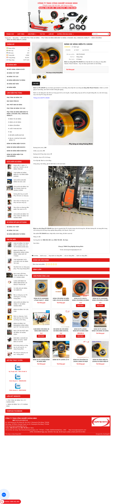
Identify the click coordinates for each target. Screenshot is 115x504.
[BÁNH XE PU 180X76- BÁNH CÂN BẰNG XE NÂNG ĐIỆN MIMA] (80, 288)
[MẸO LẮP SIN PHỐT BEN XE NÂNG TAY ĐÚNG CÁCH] (9, 334)
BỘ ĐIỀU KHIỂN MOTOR (17, 135)
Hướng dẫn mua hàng (65, 34)
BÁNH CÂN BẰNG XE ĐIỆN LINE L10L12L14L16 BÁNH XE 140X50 (61, 300)
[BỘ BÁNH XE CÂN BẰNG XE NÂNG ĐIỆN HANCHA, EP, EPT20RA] (61, 318)
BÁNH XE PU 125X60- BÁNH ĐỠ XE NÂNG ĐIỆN (80, 330)
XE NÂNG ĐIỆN (11, 87)
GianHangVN (106, 434)
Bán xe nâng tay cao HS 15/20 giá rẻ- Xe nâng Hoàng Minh (20, 296)
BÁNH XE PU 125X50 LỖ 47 (61, 359)
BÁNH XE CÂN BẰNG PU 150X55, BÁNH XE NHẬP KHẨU (80, 361)
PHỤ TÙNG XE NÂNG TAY (14, 97)
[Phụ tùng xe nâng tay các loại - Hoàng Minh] (9, 356)
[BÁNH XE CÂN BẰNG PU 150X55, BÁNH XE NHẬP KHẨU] (80, 349)
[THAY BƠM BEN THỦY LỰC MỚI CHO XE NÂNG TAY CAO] (9, 263)
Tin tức (42, 34)
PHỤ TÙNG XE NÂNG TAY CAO (16, 108)
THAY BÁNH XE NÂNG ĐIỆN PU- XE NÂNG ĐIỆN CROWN (21, 174)
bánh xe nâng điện (82, 255)
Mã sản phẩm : (71, 54)
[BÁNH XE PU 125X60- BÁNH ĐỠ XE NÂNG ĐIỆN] (80, 318)
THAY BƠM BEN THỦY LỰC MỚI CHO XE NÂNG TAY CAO (21, 261)
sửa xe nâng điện (69, 255)
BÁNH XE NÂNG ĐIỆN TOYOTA (16, 143)
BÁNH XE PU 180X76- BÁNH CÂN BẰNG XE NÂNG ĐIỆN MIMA (80, 300)
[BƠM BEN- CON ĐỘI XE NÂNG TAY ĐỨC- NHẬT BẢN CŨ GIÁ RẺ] (9, 341)
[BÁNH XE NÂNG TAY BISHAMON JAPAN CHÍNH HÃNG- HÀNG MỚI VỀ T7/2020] (9, 254)
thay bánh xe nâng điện (55, 255)
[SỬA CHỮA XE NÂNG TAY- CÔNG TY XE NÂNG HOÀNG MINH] (9, 305)
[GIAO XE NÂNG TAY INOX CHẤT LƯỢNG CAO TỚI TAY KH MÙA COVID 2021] (9, 246)
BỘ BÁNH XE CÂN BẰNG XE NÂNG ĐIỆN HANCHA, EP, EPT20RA (60, 330)
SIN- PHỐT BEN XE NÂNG (14, 104)
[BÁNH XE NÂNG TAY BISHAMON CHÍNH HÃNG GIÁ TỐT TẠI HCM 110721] (9, 327)
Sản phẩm (31, 34)
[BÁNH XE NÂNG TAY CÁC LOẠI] (9, 313)
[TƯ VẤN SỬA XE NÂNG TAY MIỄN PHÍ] (9, 291)
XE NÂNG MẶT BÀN (13, 83)
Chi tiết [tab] (36, 83)
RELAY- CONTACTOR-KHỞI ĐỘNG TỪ (17, 139)
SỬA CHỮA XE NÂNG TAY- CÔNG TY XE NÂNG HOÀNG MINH (21, 303)
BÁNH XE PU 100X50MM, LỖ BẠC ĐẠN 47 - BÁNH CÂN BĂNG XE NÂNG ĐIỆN (41, 300)
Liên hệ (51, 34)
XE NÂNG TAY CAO (12, 76)
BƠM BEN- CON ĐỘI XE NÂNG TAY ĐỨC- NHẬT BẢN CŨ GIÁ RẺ (21, 339)
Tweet (77, 50)
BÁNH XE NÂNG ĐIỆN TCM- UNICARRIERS (15, 155)
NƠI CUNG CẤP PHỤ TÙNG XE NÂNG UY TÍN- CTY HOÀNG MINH (21, 275)
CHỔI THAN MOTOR (16, 128)
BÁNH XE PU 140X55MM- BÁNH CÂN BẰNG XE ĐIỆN (100, 299)
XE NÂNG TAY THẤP (13, 73)
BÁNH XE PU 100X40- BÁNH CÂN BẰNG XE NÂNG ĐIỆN (100, 330)
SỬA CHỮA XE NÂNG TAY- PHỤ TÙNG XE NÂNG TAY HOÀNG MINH (21, 215)
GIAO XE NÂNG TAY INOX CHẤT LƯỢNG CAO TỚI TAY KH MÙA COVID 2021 (21, 244)
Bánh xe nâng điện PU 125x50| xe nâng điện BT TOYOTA (100, 361)
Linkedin (86, 50)
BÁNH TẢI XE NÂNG (15, 119)
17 (75, 47)
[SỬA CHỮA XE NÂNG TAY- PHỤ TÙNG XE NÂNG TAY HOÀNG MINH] (9, 217)
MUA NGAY (80, 305)
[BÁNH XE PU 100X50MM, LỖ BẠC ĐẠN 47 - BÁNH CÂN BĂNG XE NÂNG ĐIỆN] (41, 288)
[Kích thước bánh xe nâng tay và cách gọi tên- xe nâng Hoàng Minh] (9, 349)
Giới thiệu (20, 34)
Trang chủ (10, 34)
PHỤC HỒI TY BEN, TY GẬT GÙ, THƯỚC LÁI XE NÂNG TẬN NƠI (21, 167)
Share (68, 50)
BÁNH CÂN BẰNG (15, 125)
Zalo (4, 494)
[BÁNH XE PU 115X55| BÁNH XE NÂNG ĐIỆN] (41, 349)
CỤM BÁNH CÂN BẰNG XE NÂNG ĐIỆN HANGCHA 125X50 (41, 330)
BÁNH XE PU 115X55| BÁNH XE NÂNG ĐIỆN (41, 360)
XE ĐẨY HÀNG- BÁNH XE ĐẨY (16, 69)
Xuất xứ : (72, 56)
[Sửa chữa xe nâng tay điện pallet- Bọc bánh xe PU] (9, 210)
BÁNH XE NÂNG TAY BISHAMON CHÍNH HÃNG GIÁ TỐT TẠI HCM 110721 (21, 325)
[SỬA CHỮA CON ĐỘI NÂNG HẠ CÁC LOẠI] (9, 183)
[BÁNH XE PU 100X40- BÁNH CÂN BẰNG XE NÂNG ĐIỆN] (100, 318)
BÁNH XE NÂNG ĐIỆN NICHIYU (16, 147)
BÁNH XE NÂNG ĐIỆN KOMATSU (16, 150)
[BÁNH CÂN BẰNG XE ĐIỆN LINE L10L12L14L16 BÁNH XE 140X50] (61, 288)
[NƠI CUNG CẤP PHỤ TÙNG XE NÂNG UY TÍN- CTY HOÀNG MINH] (9, 277)
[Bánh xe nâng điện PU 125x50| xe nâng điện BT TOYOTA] (100, 349)
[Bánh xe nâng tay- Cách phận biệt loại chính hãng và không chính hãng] (9, 319)
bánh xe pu (43, 255)
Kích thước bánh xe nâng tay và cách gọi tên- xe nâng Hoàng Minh (21, 347)
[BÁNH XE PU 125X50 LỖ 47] (61, 349)
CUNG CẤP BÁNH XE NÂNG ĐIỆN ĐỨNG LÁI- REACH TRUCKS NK (20, 282)
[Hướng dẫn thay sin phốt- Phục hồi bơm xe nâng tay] (9, 197)
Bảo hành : (72, 59)
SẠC (11, 132)
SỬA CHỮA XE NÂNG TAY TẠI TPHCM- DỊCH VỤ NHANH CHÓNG (21, 188)
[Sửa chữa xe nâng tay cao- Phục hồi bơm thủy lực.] (9, 204)
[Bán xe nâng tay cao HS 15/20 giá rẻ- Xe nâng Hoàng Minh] (9, 298)
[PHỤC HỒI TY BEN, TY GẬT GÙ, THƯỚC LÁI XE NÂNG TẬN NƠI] (9, 169)
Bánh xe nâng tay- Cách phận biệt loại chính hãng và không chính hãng (21, 317)
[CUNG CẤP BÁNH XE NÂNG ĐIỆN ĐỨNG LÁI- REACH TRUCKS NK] (9, 284)
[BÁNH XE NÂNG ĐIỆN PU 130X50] (47, 58)
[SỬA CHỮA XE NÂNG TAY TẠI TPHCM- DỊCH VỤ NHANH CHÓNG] (9, 190)
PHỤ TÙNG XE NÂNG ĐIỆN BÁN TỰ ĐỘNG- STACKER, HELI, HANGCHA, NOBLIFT (17, 113)
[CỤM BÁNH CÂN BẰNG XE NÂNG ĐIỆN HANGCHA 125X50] (41, 318)
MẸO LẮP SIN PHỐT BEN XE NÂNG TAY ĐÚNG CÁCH (21, 332)
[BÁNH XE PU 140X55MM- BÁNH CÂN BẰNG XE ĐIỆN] (100, 288)
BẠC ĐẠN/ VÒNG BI (13, 101)
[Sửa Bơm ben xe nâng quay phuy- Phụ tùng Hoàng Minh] (9, 270)
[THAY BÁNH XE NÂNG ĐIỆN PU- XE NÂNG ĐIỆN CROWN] (9, 176)
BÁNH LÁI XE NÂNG (15, 122)
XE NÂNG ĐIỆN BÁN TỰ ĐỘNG (16, 80)
